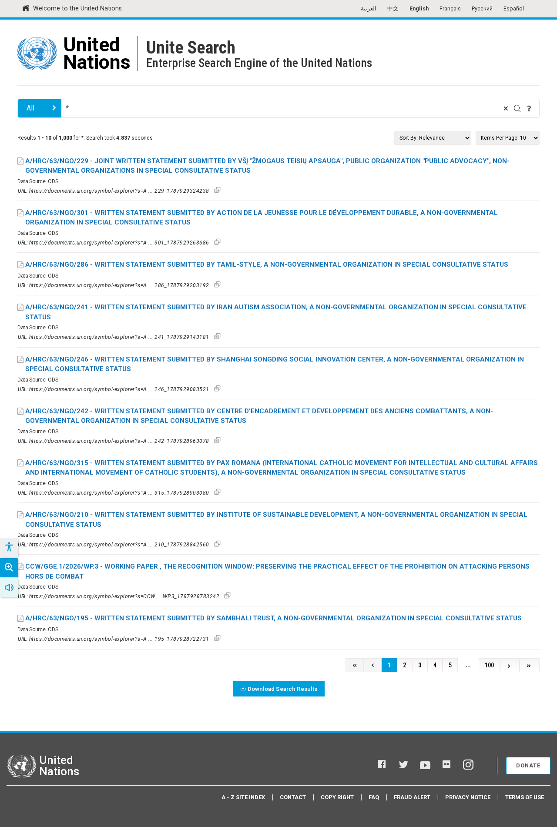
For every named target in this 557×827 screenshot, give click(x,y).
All (30, 108)
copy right (337, 797)
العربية (368, 8)
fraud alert (412, 797)
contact (293, 797)
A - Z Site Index (243, 797)
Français (450, 8)
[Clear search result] (505, 108)
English (419, 8)
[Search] (517, 108)
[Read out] (9, 587)
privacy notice (467, 797)
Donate (528, 765)
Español (513, 8)
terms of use (524, 797)
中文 (393, 8)
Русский (482, 8)
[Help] (529, 108)
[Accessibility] (8, 547)
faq (374, 797)
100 (489, 665)
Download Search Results (282, 688)
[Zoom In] (9, 567)
